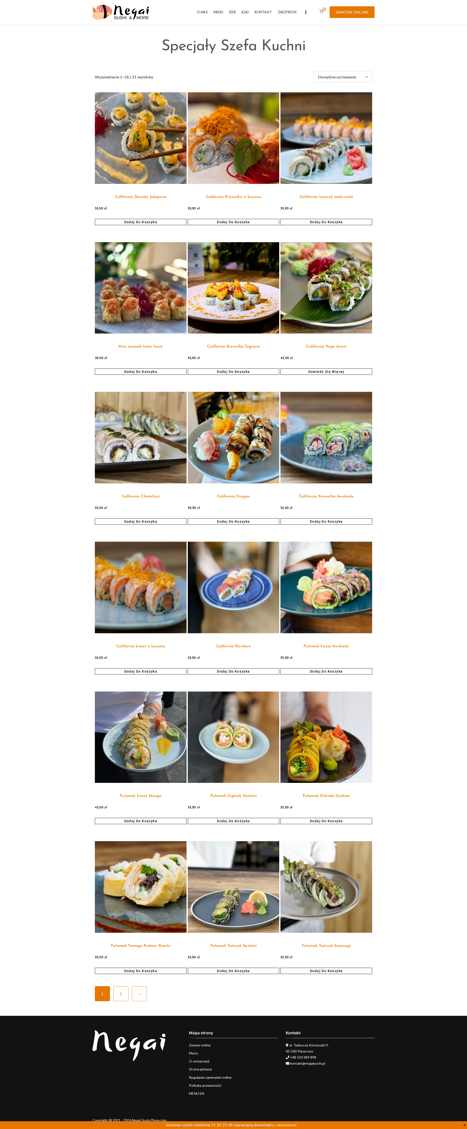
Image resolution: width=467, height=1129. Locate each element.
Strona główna (200, 1069)
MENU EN (196, 1093)
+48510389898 (286, 1125)
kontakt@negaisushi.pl (307, 1063)
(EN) (232, 12)
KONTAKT (263, 12)
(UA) (245, 12)
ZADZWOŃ (287, 12)
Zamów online (200, 1045)
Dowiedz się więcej (326, 372)
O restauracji (199, 1061)
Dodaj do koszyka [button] (140, 222)
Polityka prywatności (205, 1085)
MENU (219, 12)
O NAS (202, 12)
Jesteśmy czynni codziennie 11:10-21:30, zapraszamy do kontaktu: (221, 1125)
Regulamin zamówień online (210, 1077)
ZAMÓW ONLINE (352, 12)
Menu (193, 1053)
